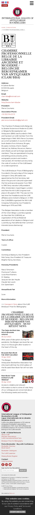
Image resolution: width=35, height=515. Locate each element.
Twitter (10, 464)
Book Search (5, 448)
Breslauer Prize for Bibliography (12, 441)
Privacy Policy (13, 506)
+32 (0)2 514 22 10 (8, 114)
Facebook (2, 464)
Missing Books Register (9, 456)
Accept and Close (17, 512)
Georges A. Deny (11, 304)
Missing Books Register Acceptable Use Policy (16, 487)
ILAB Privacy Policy (6, 486)
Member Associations (8, 436)
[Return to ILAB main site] (17, 12)
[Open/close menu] (32, 3)
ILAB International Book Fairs (11, 438)
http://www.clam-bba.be (10, 102)
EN (2, 2)
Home (3, 27)
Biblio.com (12, 493)
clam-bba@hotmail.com (10, 96)
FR (6, 2)
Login (4, 5)
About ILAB (5, 435)
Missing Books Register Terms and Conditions (16, 489)
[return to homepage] (17, 407)
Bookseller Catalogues (9, 450)
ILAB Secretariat (7, 461)
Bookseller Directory (8, 446)
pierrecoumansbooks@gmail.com (14, 120)
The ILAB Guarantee (8, 453)
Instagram (6, 464)
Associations (11, 27)
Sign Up (23, 470)
